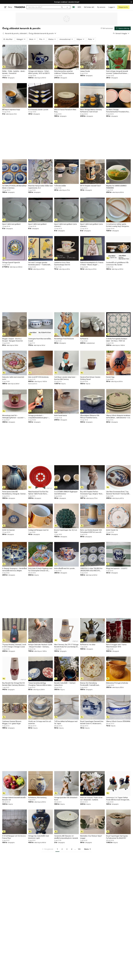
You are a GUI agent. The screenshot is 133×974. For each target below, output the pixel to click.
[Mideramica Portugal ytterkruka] (118, 669)
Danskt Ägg (110, 377)
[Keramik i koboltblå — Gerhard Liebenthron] (66, 669)
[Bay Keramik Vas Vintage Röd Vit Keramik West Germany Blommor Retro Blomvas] (14, 669)
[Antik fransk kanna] (66, 401)
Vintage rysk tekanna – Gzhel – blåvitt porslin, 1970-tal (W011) (39, 72)
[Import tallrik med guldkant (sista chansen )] (66, 210)
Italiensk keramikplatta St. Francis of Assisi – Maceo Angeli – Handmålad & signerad (91, 264)
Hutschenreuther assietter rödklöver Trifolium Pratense (64, 72)
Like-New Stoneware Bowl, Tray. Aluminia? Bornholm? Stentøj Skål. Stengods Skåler (117, 493)
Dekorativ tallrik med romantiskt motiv (13, 378)
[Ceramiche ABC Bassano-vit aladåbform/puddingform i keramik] (66, 821)
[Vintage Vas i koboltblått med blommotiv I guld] (40, 821)
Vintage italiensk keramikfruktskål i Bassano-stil (14, 799)
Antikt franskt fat (112, 530)
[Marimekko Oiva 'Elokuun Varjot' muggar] (92, 821)
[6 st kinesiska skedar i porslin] (40, 95)
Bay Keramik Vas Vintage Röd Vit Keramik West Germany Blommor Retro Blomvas (13, 684)
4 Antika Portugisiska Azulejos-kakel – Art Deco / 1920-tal (116, 340)
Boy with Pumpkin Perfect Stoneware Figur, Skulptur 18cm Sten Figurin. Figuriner (91, 493)
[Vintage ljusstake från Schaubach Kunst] (66, 783)
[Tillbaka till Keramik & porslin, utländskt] (3, 33)
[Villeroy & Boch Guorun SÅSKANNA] (118, 707)
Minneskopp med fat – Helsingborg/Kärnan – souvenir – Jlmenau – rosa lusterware (13, 417)
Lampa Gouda (85, 71)
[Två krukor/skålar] (66, 171)
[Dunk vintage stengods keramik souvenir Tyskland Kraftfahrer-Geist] (118, 57)
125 (79, 849)
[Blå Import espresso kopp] (14, 95)
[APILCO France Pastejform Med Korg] (66, 95)
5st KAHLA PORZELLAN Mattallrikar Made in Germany (14, 187)
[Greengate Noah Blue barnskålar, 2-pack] (40, 324)
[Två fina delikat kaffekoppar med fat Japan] (66, 707)
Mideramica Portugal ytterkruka (117, 683)
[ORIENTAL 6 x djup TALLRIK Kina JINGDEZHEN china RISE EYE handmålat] (92, 554)
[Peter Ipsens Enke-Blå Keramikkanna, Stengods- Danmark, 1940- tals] (14, 477)
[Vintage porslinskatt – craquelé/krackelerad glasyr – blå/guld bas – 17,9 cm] (40, 401)
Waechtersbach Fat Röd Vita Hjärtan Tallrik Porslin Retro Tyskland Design (38, 493)
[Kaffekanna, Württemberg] (40, 783)
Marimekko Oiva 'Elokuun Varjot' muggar (91, 837)
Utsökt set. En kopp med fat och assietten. (39, 722)
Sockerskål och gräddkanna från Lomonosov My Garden (117, 264)
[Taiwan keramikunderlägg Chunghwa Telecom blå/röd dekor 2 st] (40, 669)
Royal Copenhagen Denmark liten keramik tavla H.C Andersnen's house (91, 722)
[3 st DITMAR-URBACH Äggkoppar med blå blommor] (66, 477)
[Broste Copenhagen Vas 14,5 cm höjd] (66, 516)
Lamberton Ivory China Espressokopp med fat (62, 264)
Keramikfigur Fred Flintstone (64, 339)
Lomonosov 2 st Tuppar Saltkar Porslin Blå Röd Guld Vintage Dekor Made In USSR (118, 799)
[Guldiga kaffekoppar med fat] (40, 516)
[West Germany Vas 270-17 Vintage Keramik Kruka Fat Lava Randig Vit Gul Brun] (66, 630)
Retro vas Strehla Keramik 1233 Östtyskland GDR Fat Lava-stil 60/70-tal (91, 531)
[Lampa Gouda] (92, 57)
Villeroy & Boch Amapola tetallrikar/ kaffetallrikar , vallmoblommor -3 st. (118, 416)
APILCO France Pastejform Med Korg (65, 111)
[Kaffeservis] (92, 324)
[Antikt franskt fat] (118, 516)
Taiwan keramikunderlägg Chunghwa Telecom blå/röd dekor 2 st (40, 684)
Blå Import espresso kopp (11, 109)
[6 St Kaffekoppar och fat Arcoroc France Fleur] (14, 821)
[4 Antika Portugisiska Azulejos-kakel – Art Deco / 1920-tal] (118, 324)
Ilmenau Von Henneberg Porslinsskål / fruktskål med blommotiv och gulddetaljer (89, 684)
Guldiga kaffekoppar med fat (38, 530)
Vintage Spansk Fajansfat (11, 262)
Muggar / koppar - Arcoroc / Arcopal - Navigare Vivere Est (12, 340)
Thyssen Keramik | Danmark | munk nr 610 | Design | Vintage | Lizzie (14, 646)
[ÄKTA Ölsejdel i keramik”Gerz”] (92, 171)
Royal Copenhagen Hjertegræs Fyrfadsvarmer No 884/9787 (117, 837)
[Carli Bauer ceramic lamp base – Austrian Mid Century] (66, 363)
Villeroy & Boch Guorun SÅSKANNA (118, 721)
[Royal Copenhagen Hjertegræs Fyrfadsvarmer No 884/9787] (118, 821)
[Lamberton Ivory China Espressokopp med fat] (66, 248)
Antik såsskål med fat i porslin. (64, 568)
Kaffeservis (84, 339)
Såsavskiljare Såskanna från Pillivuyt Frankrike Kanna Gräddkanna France (89, 417)
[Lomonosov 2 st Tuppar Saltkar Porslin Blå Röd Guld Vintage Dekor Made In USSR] (118, 783)
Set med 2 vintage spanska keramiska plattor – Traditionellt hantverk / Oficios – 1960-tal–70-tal (39, 264)
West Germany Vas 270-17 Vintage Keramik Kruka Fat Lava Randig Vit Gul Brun (66, 646)
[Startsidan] (19, 7)
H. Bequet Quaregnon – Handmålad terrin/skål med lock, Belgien (14, 569)
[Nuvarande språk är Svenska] (73, 7)
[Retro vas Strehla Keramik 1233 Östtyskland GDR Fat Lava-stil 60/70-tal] (92, 516)
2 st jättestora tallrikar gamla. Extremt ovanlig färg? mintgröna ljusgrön (117, 225)
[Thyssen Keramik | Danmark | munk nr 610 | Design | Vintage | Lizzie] (14, 630)
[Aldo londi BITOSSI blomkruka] (40, 363)
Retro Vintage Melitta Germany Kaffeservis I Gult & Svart (91, 111)
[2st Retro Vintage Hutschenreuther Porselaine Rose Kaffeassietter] (118, 95)
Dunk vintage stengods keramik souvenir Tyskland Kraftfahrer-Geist (117, 72)
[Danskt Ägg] (118, 363)
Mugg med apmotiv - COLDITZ (116, 568)
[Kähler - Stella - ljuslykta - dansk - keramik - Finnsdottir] (14, 57)
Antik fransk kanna (60, 415)
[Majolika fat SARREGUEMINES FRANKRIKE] (118, 171)
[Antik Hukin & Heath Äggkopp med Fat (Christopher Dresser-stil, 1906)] (40, 554)
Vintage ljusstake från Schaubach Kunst (65, 799)
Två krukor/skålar (60, 186)
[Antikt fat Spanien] (14, 516)
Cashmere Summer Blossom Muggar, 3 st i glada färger (11, 722)
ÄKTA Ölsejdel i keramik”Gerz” (90, 186)
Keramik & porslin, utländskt (16, 33)
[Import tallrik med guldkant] (14, 210)
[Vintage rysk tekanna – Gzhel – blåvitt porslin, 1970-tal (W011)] (40, 57)
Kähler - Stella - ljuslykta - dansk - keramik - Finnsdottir (14, 72)
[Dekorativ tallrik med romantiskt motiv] (14, 363)
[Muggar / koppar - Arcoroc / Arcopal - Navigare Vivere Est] (14, 324)
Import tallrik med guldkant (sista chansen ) (65, 225)
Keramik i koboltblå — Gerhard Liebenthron (64, 684)
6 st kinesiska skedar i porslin (38, 109)
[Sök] (62, 7)
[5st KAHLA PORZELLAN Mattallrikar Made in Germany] (14, 171)
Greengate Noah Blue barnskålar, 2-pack (39, 340)
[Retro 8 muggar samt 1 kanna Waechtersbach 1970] (118, 630)
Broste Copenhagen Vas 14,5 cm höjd (65, 531)
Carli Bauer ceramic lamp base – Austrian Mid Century (65, 378)
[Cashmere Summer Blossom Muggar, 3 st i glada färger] (14, 707)
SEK (79, 7)
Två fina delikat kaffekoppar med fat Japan (65, 722)
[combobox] (45, 7)
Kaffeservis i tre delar (87, 644)
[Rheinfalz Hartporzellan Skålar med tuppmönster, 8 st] (40, 171)
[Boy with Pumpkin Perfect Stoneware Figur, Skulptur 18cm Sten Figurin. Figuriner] (92, 477)
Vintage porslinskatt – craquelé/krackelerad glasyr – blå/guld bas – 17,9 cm (38, 417)
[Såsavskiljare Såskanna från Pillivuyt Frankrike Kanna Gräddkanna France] (92, 401)
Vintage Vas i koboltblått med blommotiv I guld (38, 837)
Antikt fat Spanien (8, 530)
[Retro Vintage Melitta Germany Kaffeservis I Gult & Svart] (92, 95)
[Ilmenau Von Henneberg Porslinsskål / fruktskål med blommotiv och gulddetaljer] (92, 669)
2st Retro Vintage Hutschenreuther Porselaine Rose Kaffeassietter (118, 111)
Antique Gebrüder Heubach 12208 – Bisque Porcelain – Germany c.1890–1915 (40, 646)
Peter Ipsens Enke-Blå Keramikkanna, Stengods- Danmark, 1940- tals (14, 493)
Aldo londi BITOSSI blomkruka (38, 377)
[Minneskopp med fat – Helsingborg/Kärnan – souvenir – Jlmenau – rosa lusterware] (14, 401)
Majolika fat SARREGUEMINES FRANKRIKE (116, 187)
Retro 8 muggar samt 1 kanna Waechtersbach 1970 (116, 646)
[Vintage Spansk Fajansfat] (14, 248)
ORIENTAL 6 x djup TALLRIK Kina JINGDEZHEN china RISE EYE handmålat (91, 569)
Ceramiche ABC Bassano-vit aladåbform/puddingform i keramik (66, 837)
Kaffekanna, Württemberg (37, 797)
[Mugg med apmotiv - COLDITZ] (118, 554)
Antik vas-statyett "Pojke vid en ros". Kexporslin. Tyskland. (91, 799)
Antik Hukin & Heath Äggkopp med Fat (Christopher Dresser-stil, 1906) (40, 569)
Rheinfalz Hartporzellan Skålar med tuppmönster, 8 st (40, 187)
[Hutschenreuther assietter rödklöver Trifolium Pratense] (66, 57)
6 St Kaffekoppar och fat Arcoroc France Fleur (14, 837)
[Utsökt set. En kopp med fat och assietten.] (40, 707)
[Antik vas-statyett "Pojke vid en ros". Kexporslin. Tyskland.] (92, 783)
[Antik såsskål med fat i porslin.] (66, 554)
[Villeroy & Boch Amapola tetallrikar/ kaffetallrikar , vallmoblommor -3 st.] (118, 401)
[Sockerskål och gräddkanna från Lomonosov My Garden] (118, 248)
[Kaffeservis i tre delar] (92, 630)
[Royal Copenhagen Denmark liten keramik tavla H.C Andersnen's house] (92, 707)
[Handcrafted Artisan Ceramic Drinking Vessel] (92, 363)
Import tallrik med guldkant (11, 224)
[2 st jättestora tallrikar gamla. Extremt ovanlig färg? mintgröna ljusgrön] (118, 210)
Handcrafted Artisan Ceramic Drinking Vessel (90, 378)
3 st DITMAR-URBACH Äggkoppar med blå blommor (66, 493)
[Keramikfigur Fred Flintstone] (66, 324)
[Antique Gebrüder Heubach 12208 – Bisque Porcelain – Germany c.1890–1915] (40, 630)
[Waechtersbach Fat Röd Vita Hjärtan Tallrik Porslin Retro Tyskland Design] (40, 477)
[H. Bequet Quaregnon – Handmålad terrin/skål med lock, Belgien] (14, 554)
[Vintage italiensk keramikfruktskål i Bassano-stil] (14, 783)
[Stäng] (131, 2)
